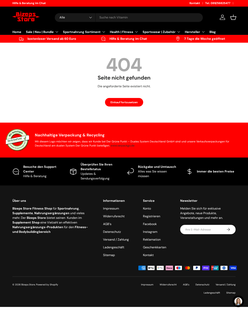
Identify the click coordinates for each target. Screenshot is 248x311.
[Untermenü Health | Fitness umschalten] (136, 31)
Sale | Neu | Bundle (40, 32)
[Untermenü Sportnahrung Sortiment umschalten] (103, 31)
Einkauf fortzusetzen (124, 102)
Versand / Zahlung (116, 239)
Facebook (150, 224)
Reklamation (152, 239)
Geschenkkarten (154, 247)
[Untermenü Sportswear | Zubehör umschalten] (178, 31)
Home (16, 32)
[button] (233, 17)
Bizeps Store (28, 284)
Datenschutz (112, 232)
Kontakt (194, 3)
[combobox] (129, 17)
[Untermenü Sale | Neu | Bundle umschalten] (56, 31)
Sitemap (109, 255)
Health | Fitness (121, 32)
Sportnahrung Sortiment (82, 32)
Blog (212, 32)
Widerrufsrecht (114, 216)
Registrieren (151, 216)
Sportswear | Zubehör (159, 32)
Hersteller (192, 32)
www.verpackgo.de (122, 145)
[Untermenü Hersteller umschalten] (203, 31)
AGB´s (107, 224)
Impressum (111, 208)
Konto (147, 208)
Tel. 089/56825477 (217, 3)
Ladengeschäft (113, 247)
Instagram (150, 232)
